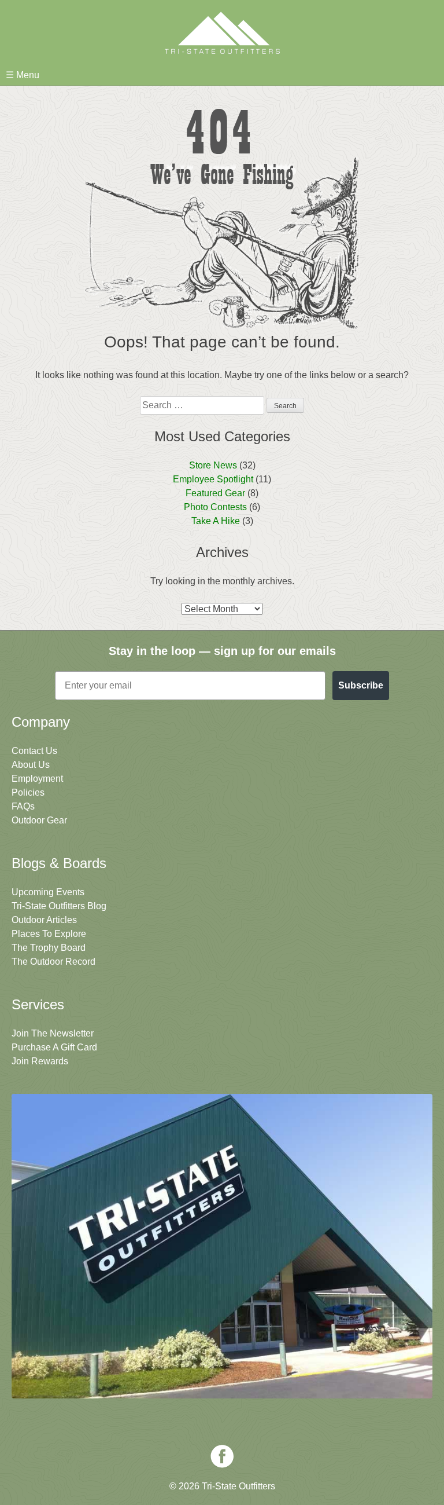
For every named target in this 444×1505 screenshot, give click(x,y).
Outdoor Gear (39, 820)
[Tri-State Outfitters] (222, 33)
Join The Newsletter (53, 1033)
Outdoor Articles (44, 920)
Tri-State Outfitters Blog (59, 906)
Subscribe (360, 685)
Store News (213, 465)
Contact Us (34, 751)
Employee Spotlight (213, 479)
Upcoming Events (48, 892)
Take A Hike (215, 521)
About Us (31, 765)
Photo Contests (215, 507)
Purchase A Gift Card (54, 1047)
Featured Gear (215, 493)
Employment (37, 778)
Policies (28, 792)
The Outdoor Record (53, 961)
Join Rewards (40, 1061)
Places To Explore (49, 934)
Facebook (222, 1456)
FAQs (23, 806)
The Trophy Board (49, 948)
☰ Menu (22, 75)
